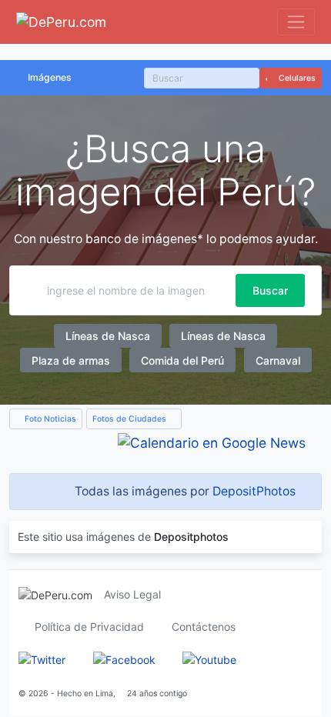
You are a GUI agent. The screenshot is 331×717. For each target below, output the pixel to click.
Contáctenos (204, 626)
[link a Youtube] (209, 658)
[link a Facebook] (124, 658)
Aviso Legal (132, 594)
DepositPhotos (254, 491)
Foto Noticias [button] (49, 419)
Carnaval (278, 360)
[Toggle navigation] (296, 21)
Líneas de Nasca (107, 335)
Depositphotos (191, 536)
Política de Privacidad (89, 626)
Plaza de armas (71, 360)
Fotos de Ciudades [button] (130, 419)
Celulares (296, 78)
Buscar (270, 290)
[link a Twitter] (41, 658)
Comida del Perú (182, 360)
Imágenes (50, 77)
